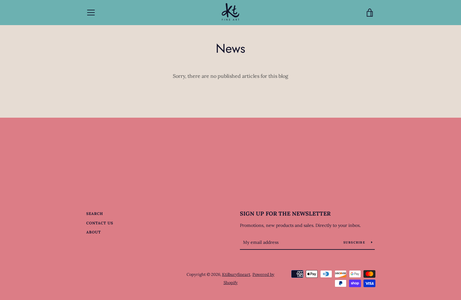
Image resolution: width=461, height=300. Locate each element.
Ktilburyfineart (236, 274)
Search (94, 213)
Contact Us (99, 223)
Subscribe (355, 242)
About (93, 232)
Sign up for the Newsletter (285, 213)
